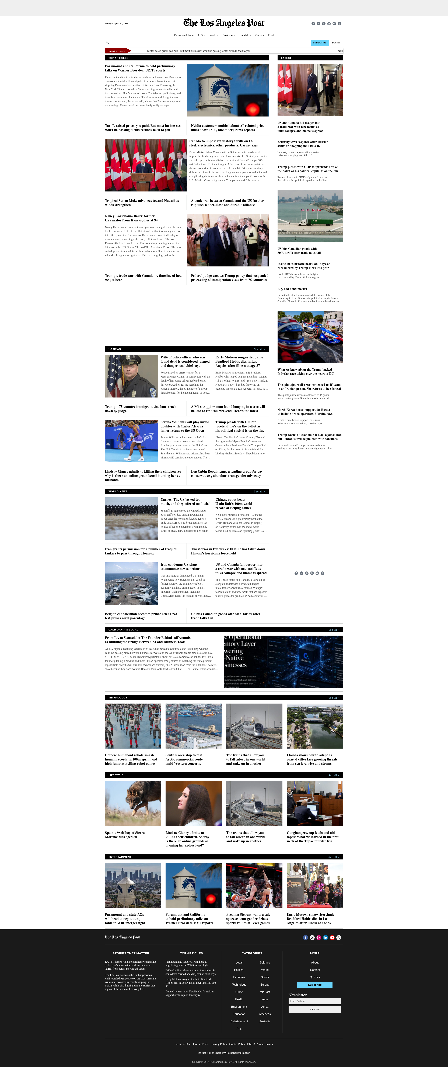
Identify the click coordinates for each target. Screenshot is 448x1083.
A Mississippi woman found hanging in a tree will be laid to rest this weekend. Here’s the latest (228, 409)
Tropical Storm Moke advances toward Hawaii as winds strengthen (142, 202)
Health (239, 999)
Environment (239, 1006)
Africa (264, 1006)
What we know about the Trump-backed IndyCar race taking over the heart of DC (306, 372)
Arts (239, 1028)
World (265, 969)
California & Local (184, 35)
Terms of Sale (200, 1044)
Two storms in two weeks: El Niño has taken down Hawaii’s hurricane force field (228, 551)
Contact (315, 969)
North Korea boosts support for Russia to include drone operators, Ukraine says (305, 412)
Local (239, 962)
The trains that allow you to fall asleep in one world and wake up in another (245, 759)
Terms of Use (183, 1044)
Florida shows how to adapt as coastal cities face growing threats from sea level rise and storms (312, 759)
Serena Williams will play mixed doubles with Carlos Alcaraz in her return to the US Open (185, 426)
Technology (239, 984)
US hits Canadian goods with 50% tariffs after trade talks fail (225, 616)
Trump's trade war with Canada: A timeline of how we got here (143, 277)
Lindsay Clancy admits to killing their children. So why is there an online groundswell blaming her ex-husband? (143, 475)
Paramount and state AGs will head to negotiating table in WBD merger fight (125, 918)
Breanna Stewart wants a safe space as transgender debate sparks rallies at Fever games (248, 918)
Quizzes (315, 977)
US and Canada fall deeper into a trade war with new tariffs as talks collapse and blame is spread (241, 568)
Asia (265, 999)
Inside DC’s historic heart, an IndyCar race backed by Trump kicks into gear (304, 266)
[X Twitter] (318, 23)
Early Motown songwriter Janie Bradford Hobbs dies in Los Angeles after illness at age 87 (239, 361)
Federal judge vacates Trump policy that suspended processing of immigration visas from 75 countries (229, 277)
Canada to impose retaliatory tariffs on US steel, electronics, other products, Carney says (223, 143)
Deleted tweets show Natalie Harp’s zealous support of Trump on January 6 (190, 993)
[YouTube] (334, 23)
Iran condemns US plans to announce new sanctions (180, 566)
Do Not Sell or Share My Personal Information (224, 1052)
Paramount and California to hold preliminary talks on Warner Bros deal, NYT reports (140, 68)
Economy (239, 977)
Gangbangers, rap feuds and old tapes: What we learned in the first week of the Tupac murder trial (313, 837)
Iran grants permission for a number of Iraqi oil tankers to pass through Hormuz (141, 551)
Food (271, 35)
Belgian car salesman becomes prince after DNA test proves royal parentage (141, 616)
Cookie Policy (237, 1044)
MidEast (265, 992)
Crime (239, 992)
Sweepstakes (265, 1044)
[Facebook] (313, 23)
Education (239, 1014)
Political (239, 969)
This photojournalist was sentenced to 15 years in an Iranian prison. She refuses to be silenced (309, 387)
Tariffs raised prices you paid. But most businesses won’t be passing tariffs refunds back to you (166, 51)
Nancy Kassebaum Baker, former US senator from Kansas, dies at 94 (131, 218)
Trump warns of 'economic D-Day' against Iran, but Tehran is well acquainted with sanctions (310, 437)
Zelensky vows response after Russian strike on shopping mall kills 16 (303, 144)
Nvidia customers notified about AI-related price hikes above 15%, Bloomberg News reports (227, 128)
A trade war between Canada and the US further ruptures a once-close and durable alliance (227, 202)
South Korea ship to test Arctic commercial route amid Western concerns (184, 759)
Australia (264, 1021)
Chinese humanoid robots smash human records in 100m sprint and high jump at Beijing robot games (131, 759)
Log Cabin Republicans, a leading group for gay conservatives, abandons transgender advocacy (227, 473)
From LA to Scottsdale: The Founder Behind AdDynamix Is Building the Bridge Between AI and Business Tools (148, 640)
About (314, 962)
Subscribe (315, 1009)
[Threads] (339, 23)
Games (259, 35)
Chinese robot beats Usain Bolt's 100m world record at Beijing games (233, 503)
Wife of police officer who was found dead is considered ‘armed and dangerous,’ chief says (185, 361)
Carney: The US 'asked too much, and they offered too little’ (185, 501)
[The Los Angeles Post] (224, 23)
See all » (259, 349)
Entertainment (239, 1021)
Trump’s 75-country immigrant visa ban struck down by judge (140, 409)
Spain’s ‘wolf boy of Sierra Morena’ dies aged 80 (125, 835)
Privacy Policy (219, 1044)
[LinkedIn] (329, 23)
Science (265, 962)
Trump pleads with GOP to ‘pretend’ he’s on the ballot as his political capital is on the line (239, 426)
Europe (265, 984)
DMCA (251, 1044)
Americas (265, 1014)
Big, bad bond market (292, 289)
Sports (265, 977)
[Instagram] (324, 23)
